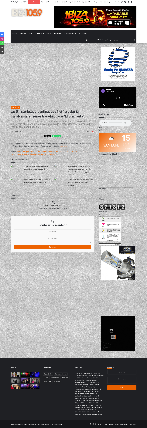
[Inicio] (27, 12)
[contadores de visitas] (112, 209)
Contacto (110, 367)
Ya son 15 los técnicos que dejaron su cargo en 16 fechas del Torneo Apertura (80, 182)
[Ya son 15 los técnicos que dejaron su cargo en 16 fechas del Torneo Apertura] (60, 181)
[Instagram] (2, 39)
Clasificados (124, 424)
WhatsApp (57, 136)
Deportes (38, 34)
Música (57, 34)
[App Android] (2, 47)
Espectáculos (25, 34)
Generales (65, 377)
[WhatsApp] (2, 43)
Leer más (63, 146)
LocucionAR (58, 424)
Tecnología (47, 381)
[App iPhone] (2, 52)
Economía (57, 381)
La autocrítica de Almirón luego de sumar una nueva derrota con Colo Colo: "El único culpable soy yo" (79, 169)
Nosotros (78, 367)
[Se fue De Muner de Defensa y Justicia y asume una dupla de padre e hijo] (16, 181)
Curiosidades (69, 34)
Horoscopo (117, 244)
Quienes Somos (114, 424)
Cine (48, 34)
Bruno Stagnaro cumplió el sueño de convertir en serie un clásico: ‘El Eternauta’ (36, 169)
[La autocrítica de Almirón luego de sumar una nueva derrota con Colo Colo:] (60, 168)
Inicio (14, 34)
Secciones (83, 34)
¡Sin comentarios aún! (54, 205)
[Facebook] (2, 34)
